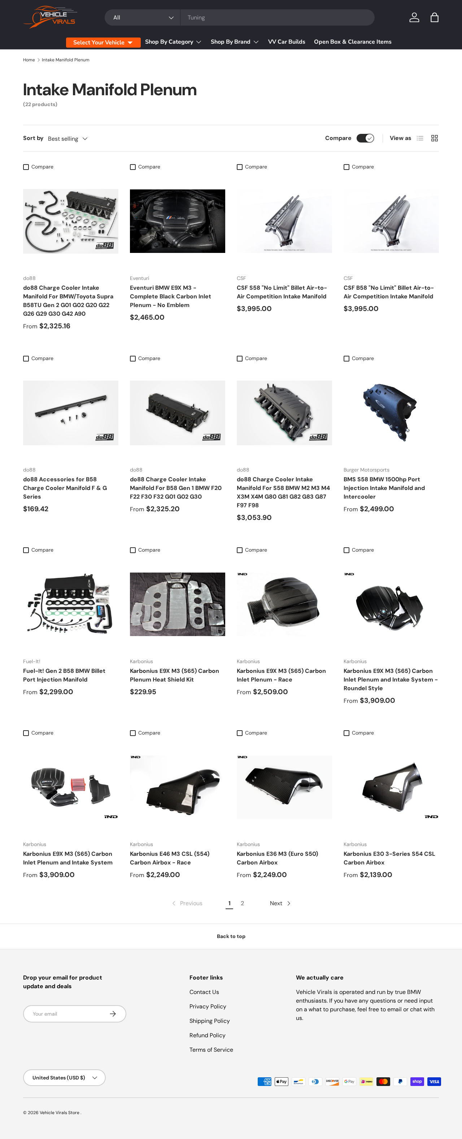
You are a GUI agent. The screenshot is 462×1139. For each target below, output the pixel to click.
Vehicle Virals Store (60, 1113)
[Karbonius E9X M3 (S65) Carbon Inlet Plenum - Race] (284, 604)
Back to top (231, 936)
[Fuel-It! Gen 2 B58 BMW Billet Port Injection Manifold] (70, 604)
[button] (435, 17)
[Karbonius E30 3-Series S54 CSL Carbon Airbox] (391, 787)
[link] (186, 903)
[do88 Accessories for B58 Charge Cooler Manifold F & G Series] (70, 412)
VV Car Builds (286, 42)
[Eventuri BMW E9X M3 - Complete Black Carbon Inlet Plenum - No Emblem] (177, 221)
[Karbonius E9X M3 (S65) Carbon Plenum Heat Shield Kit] (177, 604)
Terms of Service (211, 1049)
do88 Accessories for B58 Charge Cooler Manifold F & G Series (65, 488)
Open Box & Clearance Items (353, 42)
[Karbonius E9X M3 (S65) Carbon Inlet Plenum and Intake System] (70, 787)
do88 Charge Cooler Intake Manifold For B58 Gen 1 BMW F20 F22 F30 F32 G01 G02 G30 (176, 488)
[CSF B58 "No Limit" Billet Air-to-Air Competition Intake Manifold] (391, 221)
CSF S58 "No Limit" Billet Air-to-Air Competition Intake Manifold (282, 292)
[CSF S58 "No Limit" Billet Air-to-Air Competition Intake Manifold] (284, 221)
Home (29, 60)
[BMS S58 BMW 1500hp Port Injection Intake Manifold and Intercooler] (391, 412)
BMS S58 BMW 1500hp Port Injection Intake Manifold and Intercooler (384, 488)
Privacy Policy (207, 1006)
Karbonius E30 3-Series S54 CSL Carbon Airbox (389, 858)
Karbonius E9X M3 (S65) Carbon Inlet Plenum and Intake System (68, 858)
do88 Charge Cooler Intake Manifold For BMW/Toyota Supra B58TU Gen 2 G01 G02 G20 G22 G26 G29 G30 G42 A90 (68, 300)
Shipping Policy (209, 1021)
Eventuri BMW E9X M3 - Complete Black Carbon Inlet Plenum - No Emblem (170, 296)
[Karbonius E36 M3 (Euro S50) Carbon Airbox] (284, 787)
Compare (338, 138)
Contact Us (204, 992)
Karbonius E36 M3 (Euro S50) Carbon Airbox (277, 858)
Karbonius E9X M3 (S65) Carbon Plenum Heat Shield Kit (174, 675)
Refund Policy (207, 1035)
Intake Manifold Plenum (66, 60)
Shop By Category (169, 42)
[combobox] (240, 17)
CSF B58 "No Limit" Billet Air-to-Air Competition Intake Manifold (389, 292)
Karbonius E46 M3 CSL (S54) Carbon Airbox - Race (169, 858)
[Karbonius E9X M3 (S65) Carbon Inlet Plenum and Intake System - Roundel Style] (391, 604)
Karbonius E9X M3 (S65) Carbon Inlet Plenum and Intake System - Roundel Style (391, 679)
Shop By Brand (230, 42)
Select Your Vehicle (99, 43)
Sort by (33, 138)
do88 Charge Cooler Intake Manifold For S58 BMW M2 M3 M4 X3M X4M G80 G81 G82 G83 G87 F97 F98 (283, 492)
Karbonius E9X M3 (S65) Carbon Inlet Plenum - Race (281, 675)
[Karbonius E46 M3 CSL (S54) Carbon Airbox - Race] (177, 787)
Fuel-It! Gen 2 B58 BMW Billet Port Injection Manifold (64, 675)
